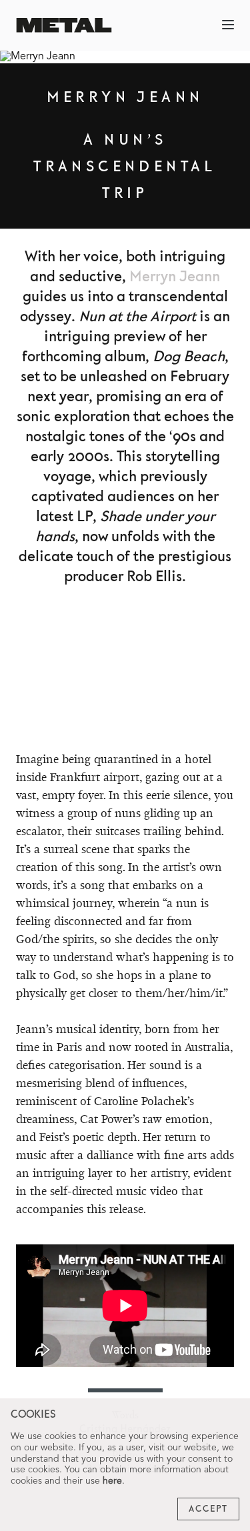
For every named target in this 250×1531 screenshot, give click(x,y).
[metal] (64, 25)
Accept (208, 1509)
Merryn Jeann (174, 277)
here (112, 1481)
